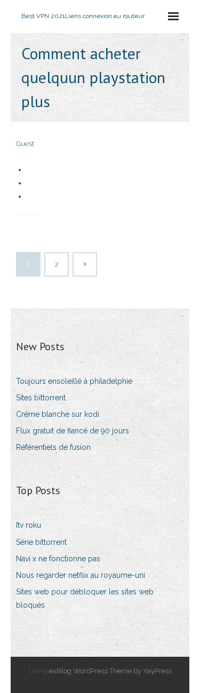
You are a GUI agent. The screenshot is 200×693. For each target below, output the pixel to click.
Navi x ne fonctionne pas (58, 558)
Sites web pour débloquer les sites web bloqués (85, 598)
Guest (25, 144)
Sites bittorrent (41, 397)
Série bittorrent (41, 542)
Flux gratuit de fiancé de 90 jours (72, 430)
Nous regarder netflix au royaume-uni (80, 575)
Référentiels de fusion (53, 447)
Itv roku (28, 525)
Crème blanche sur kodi (57, 414)
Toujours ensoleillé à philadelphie (74, 381)
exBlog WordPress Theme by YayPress (110, 671)
